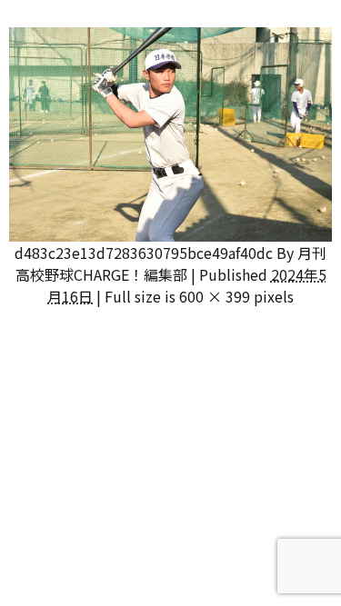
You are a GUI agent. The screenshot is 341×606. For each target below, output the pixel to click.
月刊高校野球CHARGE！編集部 (171, 263)
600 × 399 (214, 296)
